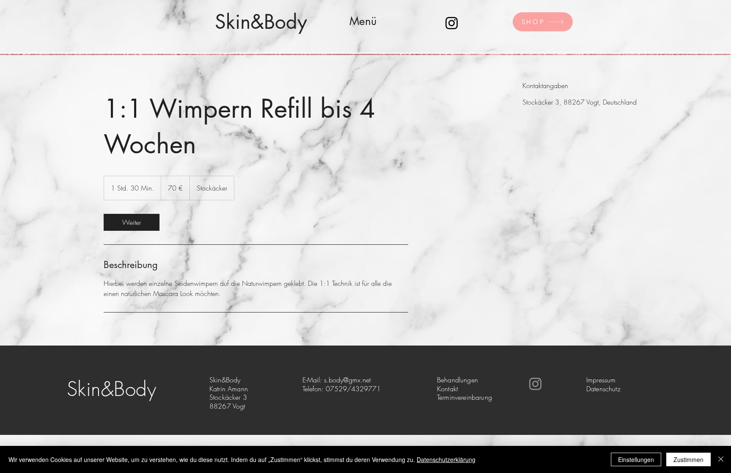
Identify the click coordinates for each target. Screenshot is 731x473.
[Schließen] (721, 459)
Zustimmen (688, 459)
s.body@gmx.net (347, 379)
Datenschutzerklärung (446, 459)
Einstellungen (636, 459)
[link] (131, 222)
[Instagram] (451, 23)
